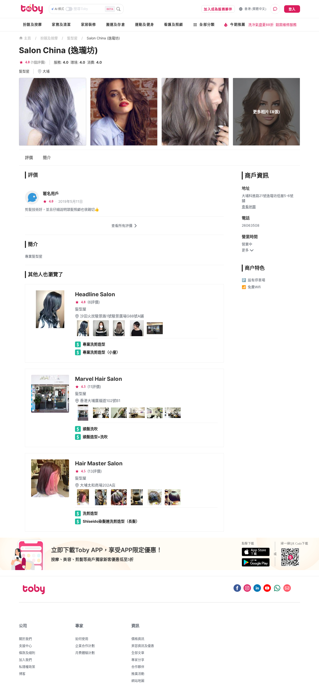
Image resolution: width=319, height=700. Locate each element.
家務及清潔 (61, 24)
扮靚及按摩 (32, 24)
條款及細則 (27, 653)
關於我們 (25, 639)
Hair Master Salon (99, 463)
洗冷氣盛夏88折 (261, 24)
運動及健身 (144, 24)
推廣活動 (137, 674)
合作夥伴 (137, 667)
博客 (22, 674)
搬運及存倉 (115, 24)
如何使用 (81, 639)
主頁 (27, 38)
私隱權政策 (27, 667)
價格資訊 (137, 639)
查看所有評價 (121, 225)
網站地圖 (137, 681)
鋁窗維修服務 (286, 24)
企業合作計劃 (85, 646)
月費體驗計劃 (85, 653)
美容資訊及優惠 (142, 646)
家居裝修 (88, 24)
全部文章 (137, 653)
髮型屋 (72, 38)
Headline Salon (95, 294)
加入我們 (25, 660)
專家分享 (137, 660)
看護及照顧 (173, 24)
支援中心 (25, 646)
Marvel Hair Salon (98, 379)
